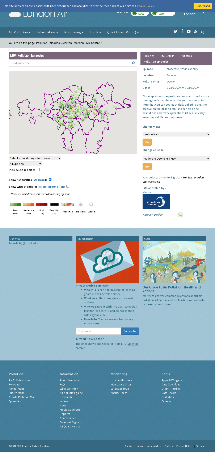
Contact (129, 446)
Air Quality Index (70, 426)
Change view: (151, 126)
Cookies (168, 446)
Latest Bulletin (120, 388)
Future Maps (17, 393)
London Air (38, 13)
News (63, 405)
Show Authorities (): (28, 180)
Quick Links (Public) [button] (122, 32)
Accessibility (154, 446)
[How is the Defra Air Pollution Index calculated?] (15, 204)
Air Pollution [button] (18, 32)
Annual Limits (119, 393)
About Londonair (70, 380)
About (141, 446)
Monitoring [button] (73, 32)
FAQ (62, 384)
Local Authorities (121, 380)
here (96, 323)
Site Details (167, 56)
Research (66, 397)
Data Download (171, 384)
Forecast (14, 384)
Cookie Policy (145, 6)
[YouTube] (188, 31)
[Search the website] (202, 32)
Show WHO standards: (37, 187)
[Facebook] (182, 31)
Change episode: (154, 150)
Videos (64, 401)
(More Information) (52, 187)
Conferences (68, 418)
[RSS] (195, 31)
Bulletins (149, 56)
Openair (167, 401)
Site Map (200, 446)
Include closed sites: (23, 170)
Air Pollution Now (19, 380)
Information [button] (46, 32)
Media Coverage (70, 409)
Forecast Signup (70, 422)
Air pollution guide (71, 393)
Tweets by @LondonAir (23, 243)
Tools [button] (94, 32)
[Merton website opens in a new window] (156, 201)
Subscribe (130, 331)
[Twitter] (175, 31)
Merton (147, 192)
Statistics (186, 56)
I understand (203, 6)
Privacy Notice (184, 446)
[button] (72, 99)
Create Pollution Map (22, 397)
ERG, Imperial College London (33, 446)
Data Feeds (169, 393)
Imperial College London (195, 13)
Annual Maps (17, 388)
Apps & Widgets (172, 380)
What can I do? (69, 388)
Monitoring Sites (121, 384)
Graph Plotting (171, 388)
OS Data (39, 180)
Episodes (15, 401)
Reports (65, 414)
